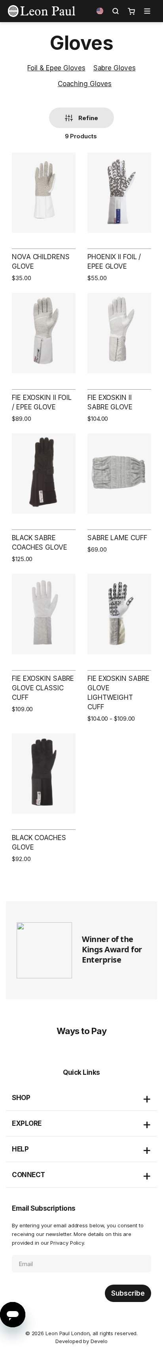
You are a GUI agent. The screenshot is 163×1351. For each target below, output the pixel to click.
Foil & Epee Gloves (56, 68)
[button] (100, 11)
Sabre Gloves (114, 68)
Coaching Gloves (85, 84)
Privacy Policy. (67, 1243)
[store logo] (41, 11)
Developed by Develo (81, 1341)
